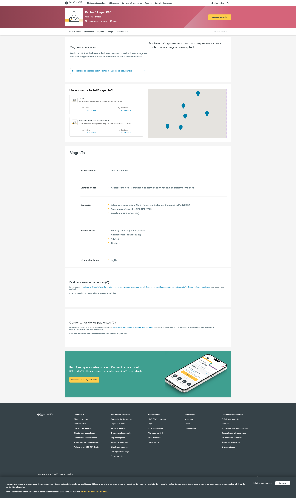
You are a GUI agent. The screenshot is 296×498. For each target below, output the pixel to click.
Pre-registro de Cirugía (120, 452)
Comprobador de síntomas (121, 419)
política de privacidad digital (94, 492)
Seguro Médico (75, 32)
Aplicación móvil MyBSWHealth (86, 447)
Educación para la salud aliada (234, 433)
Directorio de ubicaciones (84, 433)
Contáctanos (153, 442)
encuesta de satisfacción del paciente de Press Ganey (133, 327)
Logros (150, 424)
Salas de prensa (154, 438)
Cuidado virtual (80, 424)
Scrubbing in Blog (118, 456)
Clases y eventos (81, 419)
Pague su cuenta (118, 424)
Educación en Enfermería (232, 438)
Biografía (100, 32)
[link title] (75, 3)
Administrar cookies (262, 483)
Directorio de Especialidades (85, 438)
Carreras (225, 424)
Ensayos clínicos (228, 447)
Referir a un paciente (230, 419)
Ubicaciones (89, 32)
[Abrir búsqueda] (228, 3)
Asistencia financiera (119, 442)
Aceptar (283, 483)
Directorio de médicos (83, 428)
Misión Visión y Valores (157, 419)
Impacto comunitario (156, 428)
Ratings (110, 32)
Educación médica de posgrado (235, 428)
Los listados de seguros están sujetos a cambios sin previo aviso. (102, 71)
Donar (187, 424)
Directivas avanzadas (119, 447)
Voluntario (189, 419)
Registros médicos (118, 428)
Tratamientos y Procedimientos (86, 442)
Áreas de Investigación (231, 442)
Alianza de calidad (155, 433)
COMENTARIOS (122, 32)
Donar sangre (190, 428)
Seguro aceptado (118, 438)
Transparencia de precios (121, 433)
